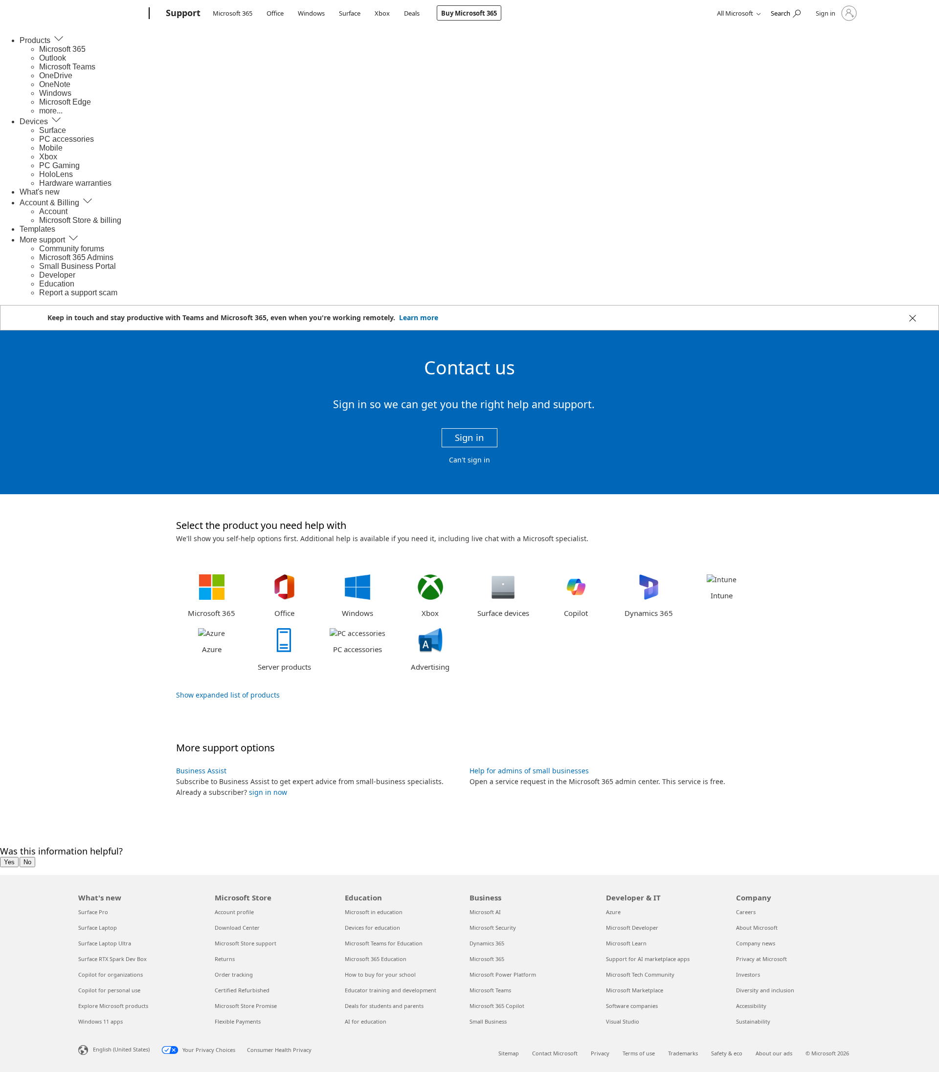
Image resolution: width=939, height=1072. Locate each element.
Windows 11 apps (100, 1021)
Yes (9, 862)
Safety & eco (726, 1053)
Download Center (237, 927)
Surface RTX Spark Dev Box (112, 959)
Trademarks (683, 1053)
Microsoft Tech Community (640, 974)
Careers (746, 912)
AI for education (365, 1021)
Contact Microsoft (555, 1053)
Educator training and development (390, 990)
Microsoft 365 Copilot (497, 1005)
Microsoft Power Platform (503, 974)
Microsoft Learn (626, 943)
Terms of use (639, 1053)
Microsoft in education (373, 912)
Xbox (382, 13)
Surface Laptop (97, 927)
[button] (211, 595)
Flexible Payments (238, 1021)
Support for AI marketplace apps (648, 959)
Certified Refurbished (242, 990)
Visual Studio (622, 1021)
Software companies (632, 1005)
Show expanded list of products (228, 695)
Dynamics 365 (487, 943)
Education (56, 284)
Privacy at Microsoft (761, 959)
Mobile (51, 148)
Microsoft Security (493, 927)
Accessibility (751, 1005)
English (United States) (121, 1049)
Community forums (71, 248)
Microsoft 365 (232, 13)
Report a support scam (78, 292)
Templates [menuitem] (37, 229)
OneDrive (55, 75)
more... (51, 111)
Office (275, 13)
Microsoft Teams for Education (384, 943)
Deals (412, 13)
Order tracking (234, 974)
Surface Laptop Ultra (104, 943)
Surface (349, 13)
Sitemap (508, 1053)
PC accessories (66, 139)
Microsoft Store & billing (80, 220)
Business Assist (201, 770)
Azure (613, 912)
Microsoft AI (485, 912)
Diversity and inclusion (765, 990)
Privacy (600, 1053)
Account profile (234, 912)
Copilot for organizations (110, 974)
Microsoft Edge (65, 102)
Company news (755, 943)
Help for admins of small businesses (529, 770)
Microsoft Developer (632, 927)
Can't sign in (469, 459)
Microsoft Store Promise (246, 1005)
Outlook (52, 58)
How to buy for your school (380, 974)
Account (53, 211)
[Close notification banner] (911, 319)
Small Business (488, 1021)
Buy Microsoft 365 (469, 13)
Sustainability (753, 1021)
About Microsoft (757, 927)
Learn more (418, 317)
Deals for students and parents (384, 1005)
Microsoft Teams (67, 67)
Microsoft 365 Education (375, 959)
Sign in (469, 437)
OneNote (54, 84)
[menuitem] (42, 40)
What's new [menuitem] (40, 192)
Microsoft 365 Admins (76, 257)
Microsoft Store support (245, 943)
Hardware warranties (75, 183)
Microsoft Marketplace (634, 990)
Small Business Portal (77, 266)
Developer (57, 275)
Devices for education (372, 927)
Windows (311, 13)
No (27, 862)
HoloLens (56, 174)
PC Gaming (59, 165)
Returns (225, 959)
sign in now (268, 792)
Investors (748, 974)
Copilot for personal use (109, 990)
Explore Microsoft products (113, 1005)
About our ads (774, 1053)
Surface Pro (93, 912)
